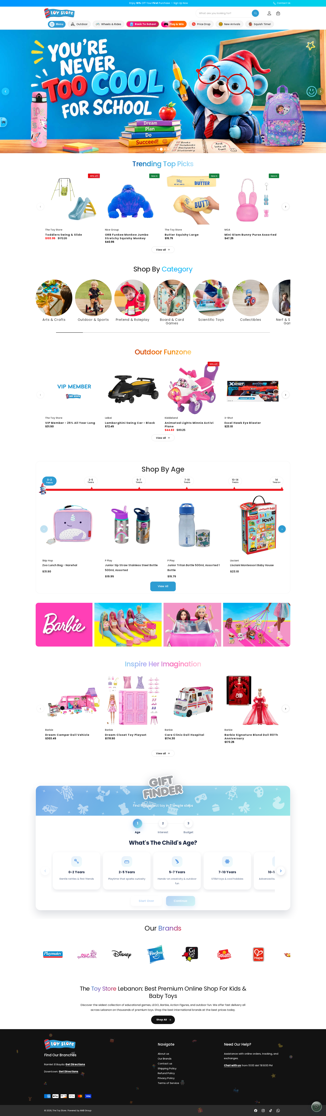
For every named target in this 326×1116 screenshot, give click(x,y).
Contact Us (283, 3)
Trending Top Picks (163, 164)
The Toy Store (59, 1110)
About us (163, 1053)
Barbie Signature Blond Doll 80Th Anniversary (251, 736)
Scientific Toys (211, 319)
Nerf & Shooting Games (290, 321)
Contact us (165, 1063)
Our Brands (164, 1058)
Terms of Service (168, 1083)
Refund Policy (166, 1073)
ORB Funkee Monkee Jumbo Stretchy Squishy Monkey (127, 236)
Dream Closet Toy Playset (126, 735)
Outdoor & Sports (93, 319)
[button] (278, 13)
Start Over (146, 901)
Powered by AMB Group (79, 1110)
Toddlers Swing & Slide (63, 235)
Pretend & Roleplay (132, 319)
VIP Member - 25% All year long (70, 423)
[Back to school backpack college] (163, 91)
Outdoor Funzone (163, 352)
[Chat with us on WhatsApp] (316, 1106)
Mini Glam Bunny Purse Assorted (250, 235)
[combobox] (228, 13)
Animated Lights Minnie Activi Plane (189, 424)
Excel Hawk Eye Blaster (242, 423)
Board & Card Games (172, 321)
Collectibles (250, 319)
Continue (180, 901)
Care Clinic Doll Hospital (184, 735)
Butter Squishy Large (182, 235)
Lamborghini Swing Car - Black (130, 423)
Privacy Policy (166, 1078)
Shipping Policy (167, 1068)
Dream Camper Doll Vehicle (67, 735)
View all (161, 249)
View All (163, 586)
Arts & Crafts (54, 319)
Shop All (161, 1019)
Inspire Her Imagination (163, 664)
